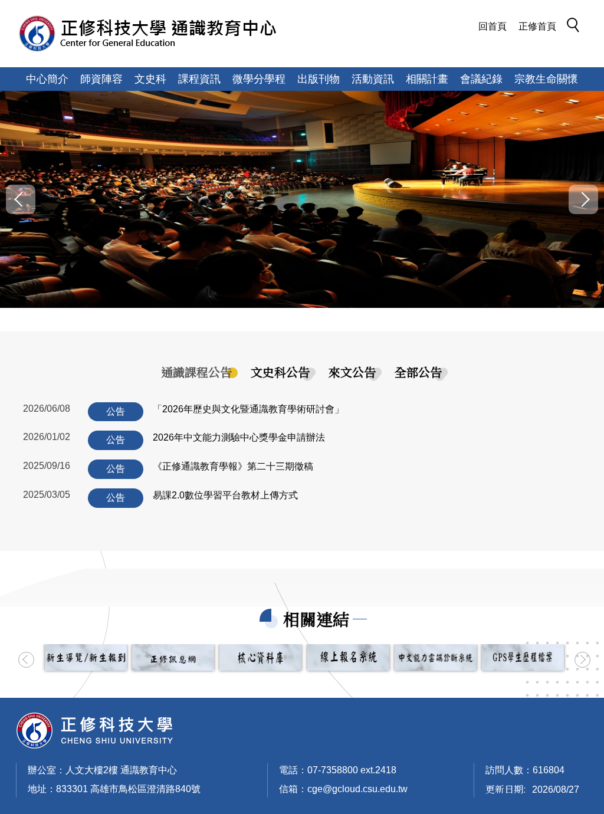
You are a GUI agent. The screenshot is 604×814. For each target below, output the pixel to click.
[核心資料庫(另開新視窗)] (260, 657)
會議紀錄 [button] (481, 79)
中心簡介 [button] (47, 79)
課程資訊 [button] (199, 79)
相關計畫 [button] (427, 79)
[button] (576, 27)
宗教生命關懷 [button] (546, 79)
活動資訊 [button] (373, 79)
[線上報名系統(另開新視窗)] (348, 657)
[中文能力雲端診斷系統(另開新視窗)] (436, 657)
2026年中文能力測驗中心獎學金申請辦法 (239, 437)
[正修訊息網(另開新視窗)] (173, 657)
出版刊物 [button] (318, 79)
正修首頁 (537, 26)
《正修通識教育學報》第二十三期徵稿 (233, 466)
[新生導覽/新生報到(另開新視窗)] (86, 657)
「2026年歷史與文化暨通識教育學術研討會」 (248, 409)
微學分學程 (258, 79)
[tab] (196, 372)
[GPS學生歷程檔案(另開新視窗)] (523, 657)
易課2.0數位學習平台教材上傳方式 (225, 495)
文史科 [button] (150, 79)
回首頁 (492, 26)
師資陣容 (101, 79)
